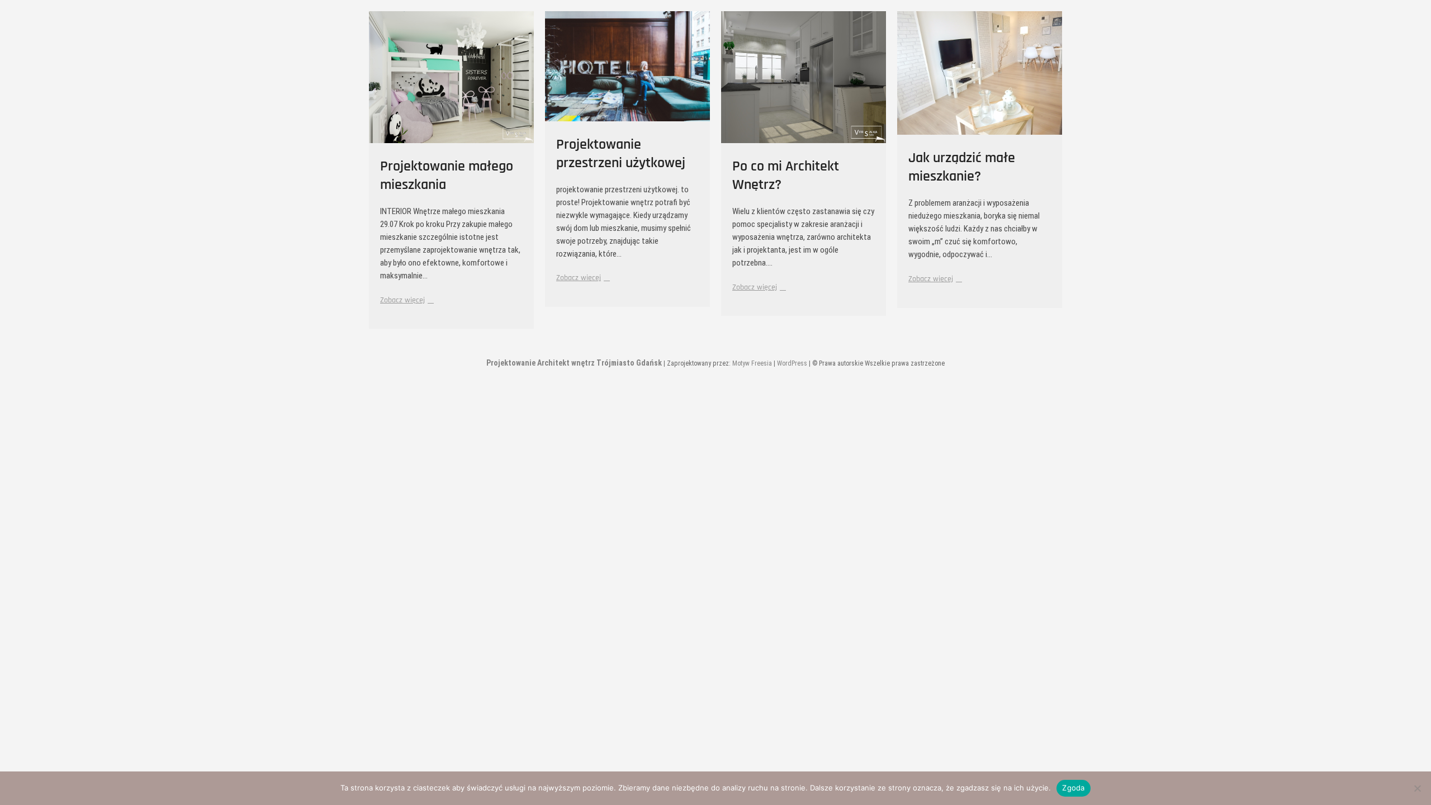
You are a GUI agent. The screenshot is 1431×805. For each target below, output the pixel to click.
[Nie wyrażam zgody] (1417, 788)
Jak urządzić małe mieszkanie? (961, 167)
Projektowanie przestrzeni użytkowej (620, 153)
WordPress (792, 363)
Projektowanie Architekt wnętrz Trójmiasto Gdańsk (574, 362)
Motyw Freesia (752, 363)
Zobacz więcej (405, 300)
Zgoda (1073, 787)
